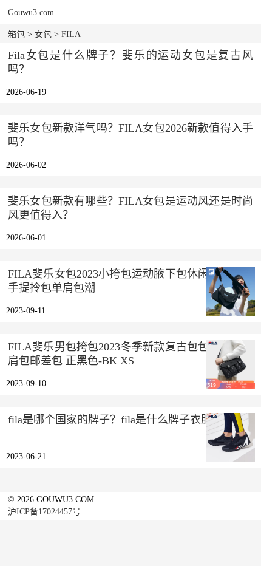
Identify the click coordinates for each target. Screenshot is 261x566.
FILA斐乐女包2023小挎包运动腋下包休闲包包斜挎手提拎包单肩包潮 (130, 281)
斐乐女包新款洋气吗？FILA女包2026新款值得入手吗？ (130, 135)
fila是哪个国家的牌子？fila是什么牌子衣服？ (115, 420)
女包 (43, 34)
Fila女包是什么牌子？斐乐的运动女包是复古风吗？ (130, 62)
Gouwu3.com (31, 12)
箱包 (16, 34)
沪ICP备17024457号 (44, 511)
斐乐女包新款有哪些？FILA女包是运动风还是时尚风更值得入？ (130, 208)
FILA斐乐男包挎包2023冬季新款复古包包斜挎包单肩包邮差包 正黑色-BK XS (130, 354)
